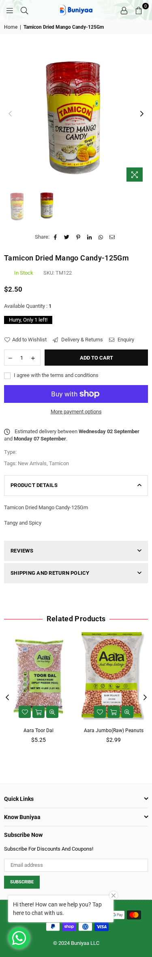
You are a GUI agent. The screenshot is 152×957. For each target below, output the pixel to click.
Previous (10, 114)
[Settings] (124, 10)
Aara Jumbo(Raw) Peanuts (113, 730)
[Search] (24, 10)
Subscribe (22, 882)
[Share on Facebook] (56, 237)
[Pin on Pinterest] (78, 237)
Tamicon (59, 463)
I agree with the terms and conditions (55, 375)
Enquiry (125, 340)
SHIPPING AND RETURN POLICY (50, 573)
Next (142, 114)
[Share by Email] (112, 237)
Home (10, 27)
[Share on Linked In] (90, 237)
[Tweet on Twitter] (67, 237)
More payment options (76, 412)
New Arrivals (32, 463)
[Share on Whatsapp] (101, 237)
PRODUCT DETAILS (34, 485)
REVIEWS (22, 551)
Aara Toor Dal (39, 730)
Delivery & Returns (81, 340)
